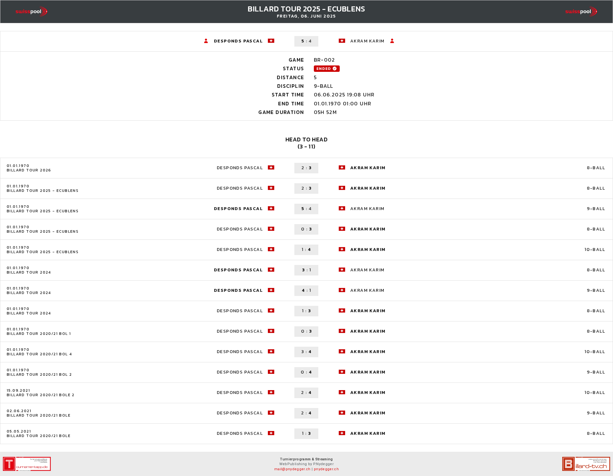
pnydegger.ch (326, 469)
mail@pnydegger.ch (292, 469)
